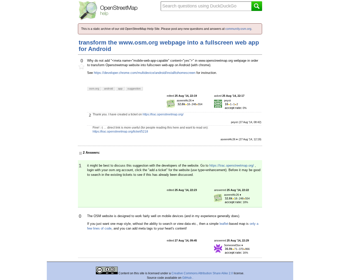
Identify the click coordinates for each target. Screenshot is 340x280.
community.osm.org (238, 29)
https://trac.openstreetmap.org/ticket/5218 (120, 131)
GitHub (187, 278)
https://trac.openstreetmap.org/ (163, 114)
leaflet (224, 224)
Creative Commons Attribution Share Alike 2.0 (202, 273)
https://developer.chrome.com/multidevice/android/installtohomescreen (144, 73)
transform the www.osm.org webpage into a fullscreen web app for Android (169, 45)
